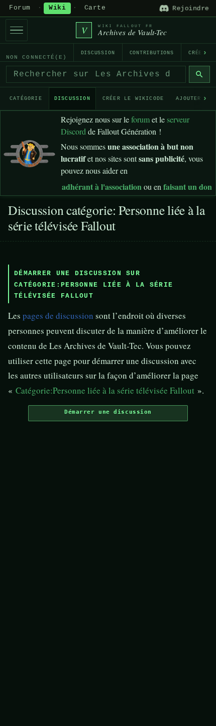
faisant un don (187, 186)
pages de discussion (58, 315)
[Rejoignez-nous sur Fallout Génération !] (29, 151)
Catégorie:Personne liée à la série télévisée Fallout (105, 390)
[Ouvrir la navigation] (17, 30)
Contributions (152, 53)
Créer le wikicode (133, 98)
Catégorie (26, 98)
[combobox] (96, 74)
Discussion (98, 53)
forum (140, 119)
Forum (20, 8)
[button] (108, 413)
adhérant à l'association (102, 186)
